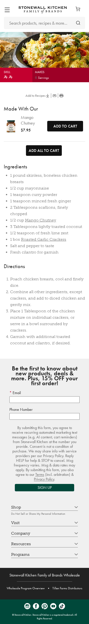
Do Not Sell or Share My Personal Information (38, 514)
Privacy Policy (44, 479)
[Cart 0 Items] (79, 9)
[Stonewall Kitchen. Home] (43, 9)
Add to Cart (65, 126)
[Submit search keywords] (78, 23)
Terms (39, 474)
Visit (15, 523)
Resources (21, 544)
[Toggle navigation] (7, 10)
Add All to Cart (44, 150)
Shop (16, 507)
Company (20, 533)
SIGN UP (45, 487)
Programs (20, 554)
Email (16, 392)
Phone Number (21, 409)
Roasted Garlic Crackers (43, 239)
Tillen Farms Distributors (67, 588)
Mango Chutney (28, 120)
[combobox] (44, 23)
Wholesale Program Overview (26, 588)
